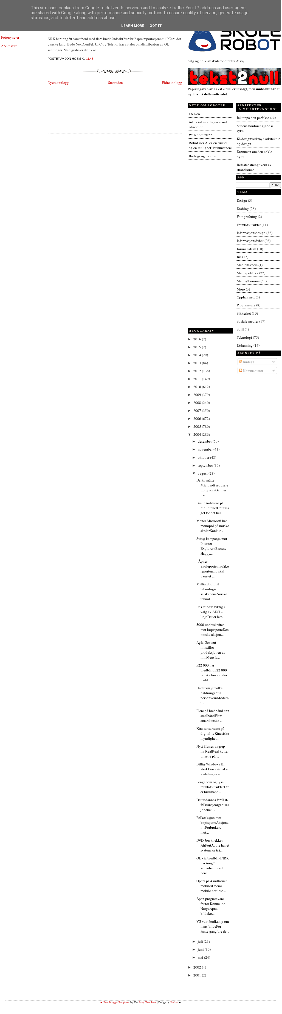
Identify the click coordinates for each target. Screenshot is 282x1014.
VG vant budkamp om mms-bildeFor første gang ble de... (212, 926)
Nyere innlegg (58, 82)
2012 (197, 370)
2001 (197, 975)
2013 (197, 362)
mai (201, 957)
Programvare (246, 305)
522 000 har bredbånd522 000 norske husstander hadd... (211, 672)
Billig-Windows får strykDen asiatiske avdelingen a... (212, 769)
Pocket (174, 1002)
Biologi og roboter (202, 155)
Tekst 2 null (223, 88)
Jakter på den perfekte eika (256, 117)
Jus (239, 256)
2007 (197, 410)
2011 (197, 378)
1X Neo (194, 113)
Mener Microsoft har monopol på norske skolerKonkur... (212, 525)
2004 (197, 434)
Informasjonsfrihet (250, 240)
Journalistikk (246, 248)
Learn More (132, 26)
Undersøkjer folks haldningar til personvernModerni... (212, 695)
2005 (197, 426)
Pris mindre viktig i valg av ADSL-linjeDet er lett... (210, 611)
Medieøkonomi (248, 280)
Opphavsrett (246, 297)
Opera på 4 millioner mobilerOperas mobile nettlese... (211, 885)
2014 (197, 354)
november (205, 449)
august (203, 473)
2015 (197, 346)
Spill (240, 329)
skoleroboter (221, 60)
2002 (197, 967)
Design (242, 200)
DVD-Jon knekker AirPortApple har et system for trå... (212, 845)
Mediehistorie (247, 264)
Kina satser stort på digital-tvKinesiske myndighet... (212, 733)
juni (201, 949)
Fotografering (247, 216)
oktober (204, 457)
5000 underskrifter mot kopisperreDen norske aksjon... (212, 629)
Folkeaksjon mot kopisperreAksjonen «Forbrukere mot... (212, 825)
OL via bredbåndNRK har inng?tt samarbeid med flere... (212, 865)
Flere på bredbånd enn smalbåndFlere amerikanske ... (212, 715)
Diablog (243, 208)
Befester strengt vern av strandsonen (254, 167)
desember (205, 441)
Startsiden (115, 82)
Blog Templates (147, 1002)
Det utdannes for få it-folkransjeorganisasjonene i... (212, 804)
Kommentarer (252, 370)
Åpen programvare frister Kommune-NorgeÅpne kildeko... (211, 906)
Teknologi (244, 337)
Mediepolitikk (247, 272)
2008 (197, 402)
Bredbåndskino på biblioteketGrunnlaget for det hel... (212, 507)
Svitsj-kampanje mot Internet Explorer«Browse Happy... (211, 546)
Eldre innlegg (172, 82)
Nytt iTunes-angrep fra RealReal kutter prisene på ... (212, 751)
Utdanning (245, 345)
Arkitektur (8, 45)
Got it (156, 26)
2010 (197, 386)
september (206, 465)
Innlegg (248, 361)
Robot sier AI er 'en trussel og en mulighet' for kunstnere (210, 145)
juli (201, 941)
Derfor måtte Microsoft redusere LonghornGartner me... (212, 487)
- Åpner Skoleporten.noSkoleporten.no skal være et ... (212, 569)
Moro (241, 289)
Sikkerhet (244, 313)
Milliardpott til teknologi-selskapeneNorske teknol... (211, 591)
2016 (197, 339)
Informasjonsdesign (251, 232)
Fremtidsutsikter (249, 224)
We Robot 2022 (200, 134)
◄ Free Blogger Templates (114, 1002)
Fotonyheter (10, 37)
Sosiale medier (247, 321)
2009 (197, 394)
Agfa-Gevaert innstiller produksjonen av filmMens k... (210, 650)
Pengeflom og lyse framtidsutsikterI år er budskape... (212, 786)
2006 (197, 418)
